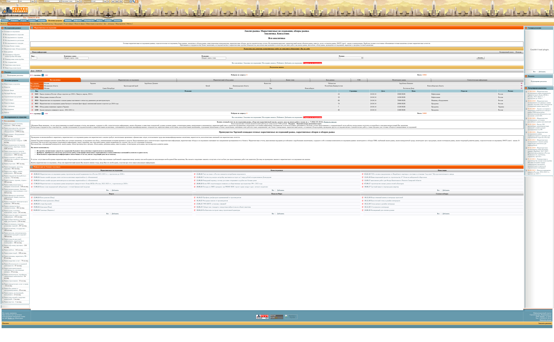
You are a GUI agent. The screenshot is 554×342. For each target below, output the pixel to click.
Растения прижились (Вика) (46, 200)
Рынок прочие (9, 302)
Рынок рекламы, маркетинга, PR (15, 256)
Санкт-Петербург (109, 88)
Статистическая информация (477, 80)
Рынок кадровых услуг (12, 261)
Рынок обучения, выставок (13, 245)
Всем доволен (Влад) (44, 197)
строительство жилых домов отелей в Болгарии (384, 183)
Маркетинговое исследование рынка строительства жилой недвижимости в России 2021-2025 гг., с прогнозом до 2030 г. (79, 174)
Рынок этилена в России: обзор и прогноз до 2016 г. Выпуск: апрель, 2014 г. (66, 94)
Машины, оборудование (439, 100)
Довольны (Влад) (43, 207)
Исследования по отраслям (14, 34)
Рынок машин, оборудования (14, 134)
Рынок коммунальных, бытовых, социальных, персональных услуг (15, 190)
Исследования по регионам (14, 40)
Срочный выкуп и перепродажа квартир (381, 187)
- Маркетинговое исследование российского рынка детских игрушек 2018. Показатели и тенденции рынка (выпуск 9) (540, 103)
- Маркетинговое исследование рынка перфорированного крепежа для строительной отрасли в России (539, 134)
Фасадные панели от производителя (212, 200)
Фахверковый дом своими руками (379, 210)
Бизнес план (290, 80)
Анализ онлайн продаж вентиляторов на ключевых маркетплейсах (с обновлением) (66, 180)
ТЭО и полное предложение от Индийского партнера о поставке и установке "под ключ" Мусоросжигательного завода (409, 174)
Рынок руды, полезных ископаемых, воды (12, 211)
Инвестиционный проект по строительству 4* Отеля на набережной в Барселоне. (395, 177)
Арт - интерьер (109, 24)
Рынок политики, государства (14, 228)
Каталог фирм (35, 24)
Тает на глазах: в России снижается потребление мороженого (221, 174)
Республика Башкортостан (334, 86)
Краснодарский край (131, 86)
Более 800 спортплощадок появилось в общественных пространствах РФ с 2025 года (229, 183)
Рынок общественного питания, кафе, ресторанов (15, 220)
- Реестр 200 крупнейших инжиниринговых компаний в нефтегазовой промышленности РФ (538, 126)
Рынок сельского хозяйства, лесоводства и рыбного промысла (16, 158)
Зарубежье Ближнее (406, 83)
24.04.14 (373, 94)
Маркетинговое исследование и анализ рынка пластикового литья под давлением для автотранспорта (75, 100)
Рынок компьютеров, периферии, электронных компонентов (15, 275)
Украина (93, 83)
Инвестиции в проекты (94, 24)
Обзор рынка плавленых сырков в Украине (54, 107)
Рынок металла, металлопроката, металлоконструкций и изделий (15, 234)
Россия (46, 83)
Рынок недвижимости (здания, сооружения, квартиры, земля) (14, 146)
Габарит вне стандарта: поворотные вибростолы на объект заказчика (223, 207)
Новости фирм (80, 24)
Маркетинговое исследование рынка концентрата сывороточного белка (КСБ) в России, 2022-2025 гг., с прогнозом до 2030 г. (81, 183)
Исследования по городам (14, 43)
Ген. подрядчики (11, 62)
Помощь (518, 52)
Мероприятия (120, 24)
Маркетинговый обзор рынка (223, 80)
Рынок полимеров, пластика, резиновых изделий (14, 225)
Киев (231, 88)
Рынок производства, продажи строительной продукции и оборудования (14, 129)
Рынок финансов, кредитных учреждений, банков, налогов (14, 196)
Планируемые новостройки (14, 59)
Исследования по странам (14, 37)
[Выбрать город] (521, 88)
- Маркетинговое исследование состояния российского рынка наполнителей (539, 120)
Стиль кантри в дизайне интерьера (379, 204)
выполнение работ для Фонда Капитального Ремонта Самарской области (392, 180)
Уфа (270, 88)
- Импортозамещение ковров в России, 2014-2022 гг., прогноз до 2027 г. (539, 172)
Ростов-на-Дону (408, 88)
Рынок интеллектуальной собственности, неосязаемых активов (14, 270)
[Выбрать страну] (521, 83)
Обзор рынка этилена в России (50, 97)
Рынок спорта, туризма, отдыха (15, 180)
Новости (4, 24)
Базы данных (8, 52)
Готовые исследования (12, 31)
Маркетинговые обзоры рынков (15, 49)
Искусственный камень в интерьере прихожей (383, 197)
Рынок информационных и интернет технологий (13, 185)
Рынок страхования (11, 281)
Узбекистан (332, 83)
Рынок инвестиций (10, 253)
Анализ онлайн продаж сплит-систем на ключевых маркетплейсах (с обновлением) (66, 177)
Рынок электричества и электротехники (12, 207)
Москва (46, 88)
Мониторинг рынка (399, 80)
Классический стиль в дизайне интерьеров (382, 200)
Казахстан (267, 83)
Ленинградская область (241, 86)
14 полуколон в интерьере (376, 207)
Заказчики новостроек (12, 65)
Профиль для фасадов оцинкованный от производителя (218, 197)
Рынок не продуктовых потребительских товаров (13, 139)
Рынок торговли (9, 164)
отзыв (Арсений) (43, 204)
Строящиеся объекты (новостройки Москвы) (13, 55)
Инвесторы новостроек (13, 68)
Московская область (51, 86)
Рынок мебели (9, 250)
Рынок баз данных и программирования (11, 289)
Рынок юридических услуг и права (16, 284)
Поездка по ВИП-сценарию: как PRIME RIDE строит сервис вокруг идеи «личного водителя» (232, 187)
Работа (129, 24)
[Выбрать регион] (521, 86)
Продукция (58, 24)
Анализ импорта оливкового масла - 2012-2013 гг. (57, 110)
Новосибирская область (435, 86)
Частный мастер (47, 24)
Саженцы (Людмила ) (44, 210)
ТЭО (359, 80)
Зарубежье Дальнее (151, 83)
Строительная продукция (13, 96)
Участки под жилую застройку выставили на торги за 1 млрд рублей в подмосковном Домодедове (233, 177)
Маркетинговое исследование (128, 80)
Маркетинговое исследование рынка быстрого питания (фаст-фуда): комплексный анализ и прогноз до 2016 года (79, 103)
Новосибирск (309, 88)
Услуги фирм (68, 24)
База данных (330, 80)
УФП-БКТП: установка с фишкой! (211, 204)
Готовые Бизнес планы (11, 46)
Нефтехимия (435, 94)
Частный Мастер (10, 93)
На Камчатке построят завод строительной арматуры (218, 210)
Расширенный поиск (506, 52)
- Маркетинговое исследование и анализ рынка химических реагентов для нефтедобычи (538, 142)
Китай (208, 86)
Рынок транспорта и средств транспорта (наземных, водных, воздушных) (15, 153)
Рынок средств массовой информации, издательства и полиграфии (14, 241)
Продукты (434, 103)
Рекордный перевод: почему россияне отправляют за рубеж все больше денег (226, 180)
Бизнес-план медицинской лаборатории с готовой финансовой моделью (62, 187)
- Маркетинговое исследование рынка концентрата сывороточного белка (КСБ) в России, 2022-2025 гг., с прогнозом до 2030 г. (539, 95)
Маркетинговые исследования (18, 24)
